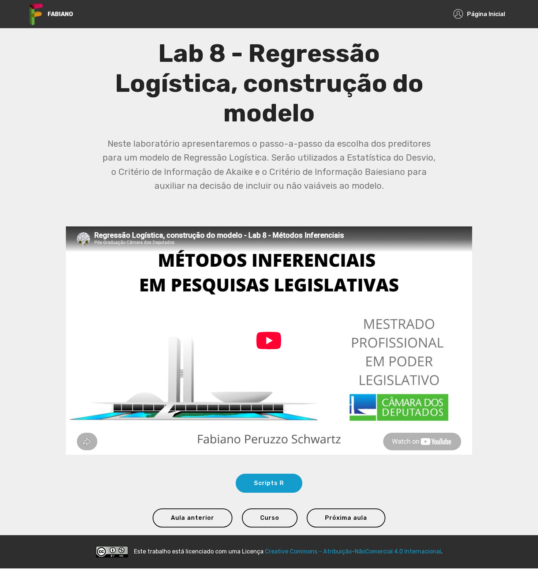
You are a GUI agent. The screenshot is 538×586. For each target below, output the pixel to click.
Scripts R (269, 483)
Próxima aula (346, 517)
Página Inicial (486, 14)
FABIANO (60, 14)
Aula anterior (192, 517)
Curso (269, 517)
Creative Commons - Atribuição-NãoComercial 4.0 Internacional (353, 551)
